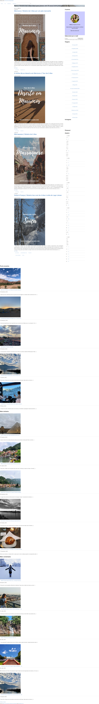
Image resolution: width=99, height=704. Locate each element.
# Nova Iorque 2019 (75, 70)
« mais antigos (18, 255)
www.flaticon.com (21, 703)
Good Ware (7, 703)
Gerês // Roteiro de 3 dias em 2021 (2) (8, 637)
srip (5, 703)
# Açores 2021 (75, 99)
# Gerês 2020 (75, 92)
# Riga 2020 (74, 84)
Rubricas (14, 3)
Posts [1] (6, 0)
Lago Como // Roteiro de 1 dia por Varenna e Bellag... (11, 492)
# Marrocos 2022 (74, 110)
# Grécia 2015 (75, 55)
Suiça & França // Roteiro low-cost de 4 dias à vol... (11, 375)
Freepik (3, 703)
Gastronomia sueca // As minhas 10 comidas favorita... (11, 549)
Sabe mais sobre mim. (75, 30)
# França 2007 (75, 44)
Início (2, 3)
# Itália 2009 (74, 52)
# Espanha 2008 (75, 48)
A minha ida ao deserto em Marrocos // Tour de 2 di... (11, 318)
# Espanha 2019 (75, 66)
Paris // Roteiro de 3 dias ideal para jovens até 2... (10, 435)
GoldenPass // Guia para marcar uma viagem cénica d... (11, 403)
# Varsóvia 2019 (75, 77)
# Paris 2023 (74, 117)
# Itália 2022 (74, 106)
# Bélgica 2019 (75, 63)
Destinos (9, 3)
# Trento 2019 (75, 73)
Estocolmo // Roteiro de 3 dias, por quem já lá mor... (11, 520)
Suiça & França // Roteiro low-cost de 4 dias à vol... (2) (11, 694)
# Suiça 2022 (74, 113)
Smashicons (11, 703)
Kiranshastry (15, 703)
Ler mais (16, 67)
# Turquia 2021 (75, 102)
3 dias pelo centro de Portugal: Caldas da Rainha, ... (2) (11, 666)
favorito (23, 69)
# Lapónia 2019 (75, 81)
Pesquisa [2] (11, 0)
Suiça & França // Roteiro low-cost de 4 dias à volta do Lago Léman (38, 195)
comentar (17, 69)
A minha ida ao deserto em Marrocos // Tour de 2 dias (33, 73)
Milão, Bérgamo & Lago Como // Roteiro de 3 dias (10, 463)
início (23, 255)
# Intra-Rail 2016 (75, 59)
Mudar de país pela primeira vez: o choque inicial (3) (11, 580)
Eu (5, 3)
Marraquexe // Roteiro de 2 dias (25, 134)
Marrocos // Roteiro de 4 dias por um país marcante (32, 11)
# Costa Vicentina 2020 (75, 88)
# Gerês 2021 (75, 95)
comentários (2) (24, 252)
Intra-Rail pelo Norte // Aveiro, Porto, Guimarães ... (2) (11, 609)
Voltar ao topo (3, 701)
